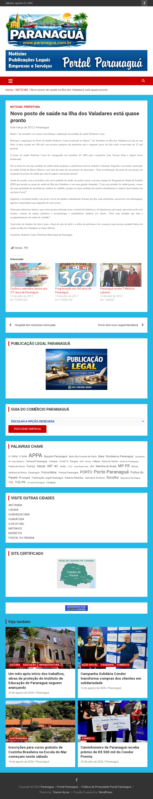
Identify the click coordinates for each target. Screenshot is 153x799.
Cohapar (53, 461)
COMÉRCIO (123, 665)
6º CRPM (13, 456)
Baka (101, 456)
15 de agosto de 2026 (93, 688)
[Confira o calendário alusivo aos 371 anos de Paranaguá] (30, 275)
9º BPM (23, 456)
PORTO (86, 472)
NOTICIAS (16, 106)
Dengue (74, 461)
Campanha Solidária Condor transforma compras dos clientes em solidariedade (111, 678)
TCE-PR (20, 482)
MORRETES (15, 533)
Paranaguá (42, 127)
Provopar (24, 477)
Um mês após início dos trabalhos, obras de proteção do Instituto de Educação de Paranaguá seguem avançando (36, 681)
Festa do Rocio (16, 466)
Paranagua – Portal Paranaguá (59, 787)
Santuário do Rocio (95, 478)
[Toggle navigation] (10, 81)
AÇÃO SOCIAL (90, 665)
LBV (92, 466)
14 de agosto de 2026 (21, 761)
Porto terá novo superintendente (118, 325)
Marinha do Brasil (106, 466)
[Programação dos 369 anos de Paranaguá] (75, 275)
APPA (35, 455)
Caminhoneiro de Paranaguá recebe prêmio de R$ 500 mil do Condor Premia (110, 752)
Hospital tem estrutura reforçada (35, 325)
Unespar (51, 482)
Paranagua (34, 472)
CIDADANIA (107, 665)
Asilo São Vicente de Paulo (83, 456)
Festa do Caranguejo (129, 461)
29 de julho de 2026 (92, 761)
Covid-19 (63, 461)
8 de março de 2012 (22, 127)
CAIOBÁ (13, 509)
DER (82, 461)
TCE (10, 482)
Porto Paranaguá (111, 472)
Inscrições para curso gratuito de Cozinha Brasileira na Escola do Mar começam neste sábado (37, 752)
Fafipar (96, 461)
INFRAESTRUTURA (49, 665)
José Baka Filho (81, 466)
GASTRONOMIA (18, 738)
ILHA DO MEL (16, 524)
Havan (41, 466)
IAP (49, 466)
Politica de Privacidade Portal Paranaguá (106, 787)
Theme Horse (61, 792)
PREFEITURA (32, 106)
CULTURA (15, 665)
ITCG (70, 466)
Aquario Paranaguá (55, 456)
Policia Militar (49, 472)
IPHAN (63, 466)
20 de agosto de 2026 (21, 692)
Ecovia (88, 461)
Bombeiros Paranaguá (119, 456)
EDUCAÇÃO (29, 665)
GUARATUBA (16, 519)
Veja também (19, 621)
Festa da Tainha (110, 461)
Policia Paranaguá (68, 472)
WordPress (105, 792)
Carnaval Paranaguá (36, 461)
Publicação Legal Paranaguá (47, 477)
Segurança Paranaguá (130, 478)
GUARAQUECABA (19, 514)
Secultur (112, 477)
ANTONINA (15, 505)
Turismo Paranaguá (36, 482)
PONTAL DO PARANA (21, 538)
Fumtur (31, 466)
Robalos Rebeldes (74, 478)
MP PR (124, 466)
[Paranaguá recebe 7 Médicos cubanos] (120, 275)
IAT (56, 466)
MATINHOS (15, 528)
